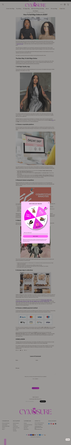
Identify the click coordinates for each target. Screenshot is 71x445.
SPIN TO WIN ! (35, 236)
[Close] (48, 203)
